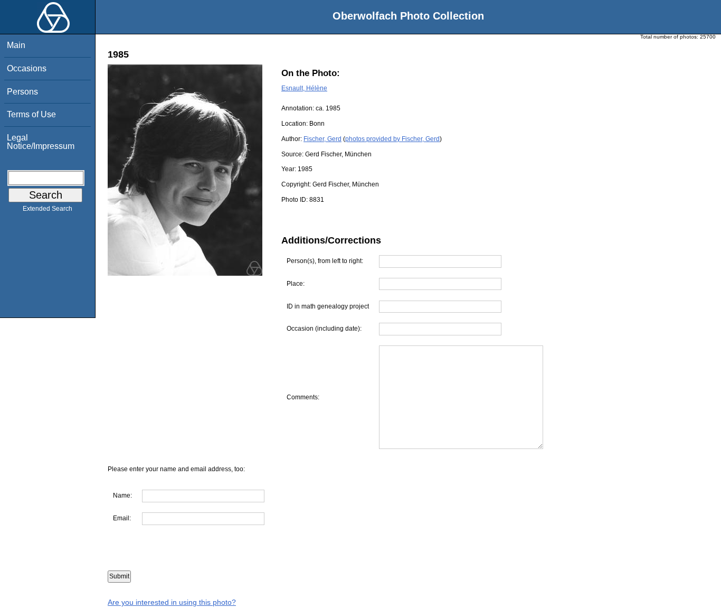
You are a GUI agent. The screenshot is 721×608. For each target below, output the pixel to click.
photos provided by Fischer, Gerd (392, 139)
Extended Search (47, 208)
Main (16, 45)
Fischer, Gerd (322, 139)
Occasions (26, 68)
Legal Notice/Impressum (40, 142)
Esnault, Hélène (304, 88)
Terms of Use (31, 114)
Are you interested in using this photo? (172, 602)
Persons (22, 91)
